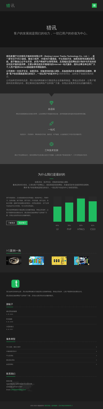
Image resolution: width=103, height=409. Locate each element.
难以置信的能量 (11, 311)
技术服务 (54, 405)
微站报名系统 (10, 360)
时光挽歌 (9, 319)
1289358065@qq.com (18, 390)
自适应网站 (9, 364)
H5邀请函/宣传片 (11, 351)
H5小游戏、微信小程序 (13, 347)
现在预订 (22, 223)
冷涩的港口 (10, 327)
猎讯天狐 (47, 405)
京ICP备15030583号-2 (65, 405)
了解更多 (11, 223)
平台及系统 (9, 355)
